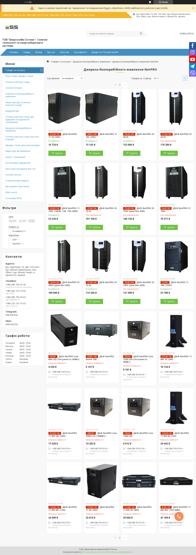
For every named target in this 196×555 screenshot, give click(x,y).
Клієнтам (64, 52)
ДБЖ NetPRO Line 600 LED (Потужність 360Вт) (63, 358)
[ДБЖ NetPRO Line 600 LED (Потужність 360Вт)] (64, 330)
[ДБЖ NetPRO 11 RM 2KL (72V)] (64, 481)
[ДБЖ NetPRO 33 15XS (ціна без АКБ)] (139, 182)
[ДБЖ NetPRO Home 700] (101, 330)
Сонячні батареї (13, 87)
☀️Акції (38, 52)
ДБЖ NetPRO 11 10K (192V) (174, 284)
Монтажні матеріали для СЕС (20, 168)
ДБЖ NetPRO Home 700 (100, 358)
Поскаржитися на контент (94, 552)
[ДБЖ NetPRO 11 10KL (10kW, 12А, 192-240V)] (64, 182)
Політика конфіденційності (120, 552)
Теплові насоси (13, 174)
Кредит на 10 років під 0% (104, 52)
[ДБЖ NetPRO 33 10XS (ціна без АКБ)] (139, 256)
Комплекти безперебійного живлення (19, 95)
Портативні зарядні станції (19, 76)
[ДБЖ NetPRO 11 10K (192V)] (176, 256)
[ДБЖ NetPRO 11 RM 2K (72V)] (176, 407)
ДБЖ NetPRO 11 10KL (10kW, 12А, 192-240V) (63, 210)
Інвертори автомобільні (17, 151)
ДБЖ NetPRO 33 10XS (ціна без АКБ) (138, 284)
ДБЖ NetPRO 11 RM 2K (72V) (174, 434)
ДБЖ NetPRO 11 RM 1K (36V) (176, 358)
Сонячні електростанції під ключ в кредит (22, 138)
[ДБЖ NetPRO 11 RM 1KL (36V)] (64, 407)
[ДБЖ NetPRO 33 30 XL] (176, 108)
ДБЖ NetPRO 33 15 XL (101, 284)
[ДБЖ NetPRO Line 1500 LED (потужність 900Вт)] (139, 330)
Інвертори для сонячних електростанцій (17, 104)
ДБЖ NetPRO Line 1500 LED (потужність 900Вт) (138, 359)
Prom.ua (113, 549)
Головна (13, 52)
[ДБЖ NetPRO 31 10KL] (176, 182)
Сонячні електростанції (17, 82)
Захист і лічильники (15, 157)
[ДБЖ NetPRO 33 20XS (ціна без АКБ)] (64, 256)
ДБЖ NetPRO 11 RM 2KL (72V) (62, 508)
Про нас (51, 52)
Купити (59, 153)
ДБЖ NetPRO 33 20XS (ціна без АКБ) (63, 284)
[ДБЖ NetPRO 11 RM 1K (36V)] (176, 330)
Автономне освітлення (17, 186)
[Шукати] (141, 33)
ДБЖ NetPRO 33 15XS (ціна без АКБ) (138, 210)
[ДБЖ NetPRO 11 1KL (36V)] (101, 108)
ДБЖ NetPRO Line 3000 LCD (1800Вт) (101, 434)
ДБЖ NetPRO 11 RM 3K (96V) (137, 508)
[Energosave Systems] (11, 27)
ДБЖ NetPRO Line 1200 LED (138, 434)
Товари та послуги (15, 70)
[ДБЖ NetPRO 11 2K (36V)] (101, 481)
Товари (26, 52)
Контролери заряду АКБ (17, 162)
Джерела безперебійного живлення (18, 129)
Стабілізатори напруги (17, 180)
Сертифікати (80, 52)
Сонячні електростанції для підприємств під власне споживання (19, 119)
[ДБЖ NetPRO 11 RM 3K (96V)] (139, 481)
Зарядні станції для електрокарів (22, 145)
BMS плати (11, 192)
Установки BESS (13, 198)
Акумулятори (12, 110)
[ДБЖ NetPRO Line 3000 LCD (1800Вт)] (101, 407)
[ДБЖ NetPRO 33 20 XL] (139, 108)
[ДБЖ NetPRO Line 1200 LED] (139, 407)
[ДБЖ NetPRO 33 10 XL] (101, 182)
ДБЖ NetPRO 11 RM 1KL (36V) (62, 434)
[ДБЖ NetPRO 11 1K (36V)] (64, 108)
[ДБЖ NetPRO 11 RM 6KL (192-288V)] (176, 481)
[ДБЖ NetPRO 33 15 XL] (101, 256)
